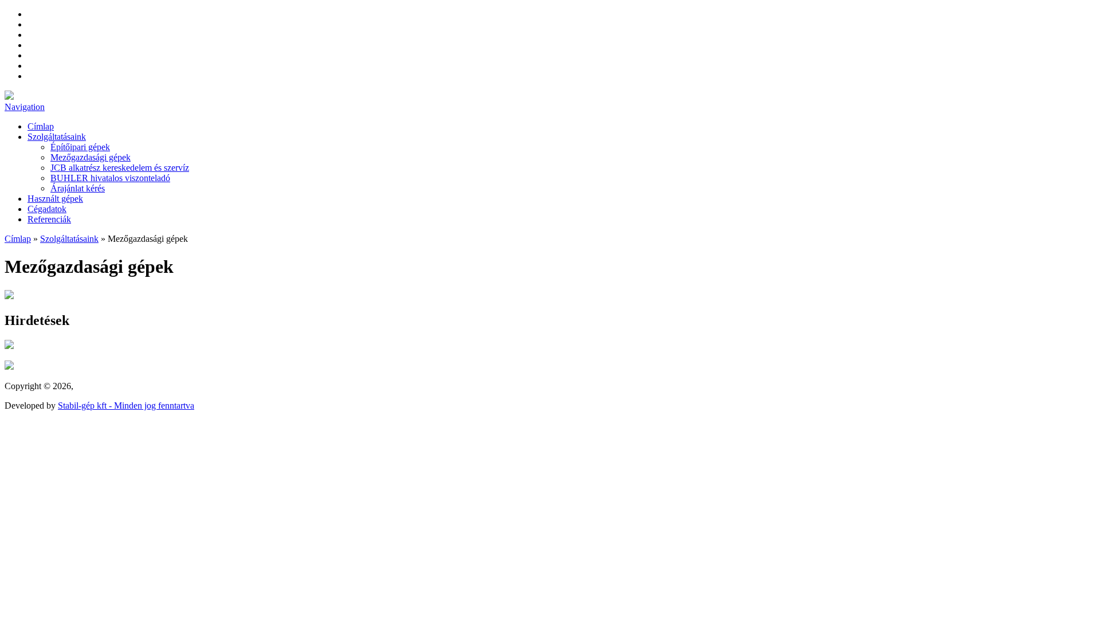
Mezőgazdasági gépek (90, 157)
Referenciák (49, 219)
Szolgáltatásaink (57, 137)
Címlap (41, 126)
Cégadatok (47, 209)
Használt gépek (55, 198)
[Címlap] (9, 96)
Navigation (25, 107)
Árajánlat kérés (77, 188)
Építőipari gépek (80, 147)
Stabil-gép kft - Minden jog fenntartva (126, 405)
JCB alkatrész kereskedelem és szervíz (119, 168)
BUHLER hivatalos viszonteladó (110, 178)
